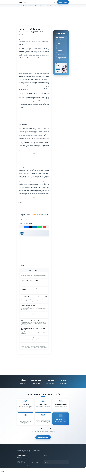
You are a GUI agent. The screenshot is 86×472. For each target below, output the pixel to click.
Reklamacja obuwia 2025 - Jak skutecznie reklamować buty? (62, 53)
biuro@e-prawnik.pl (47, 458)
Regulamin (46, 450)
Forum (45, 2)
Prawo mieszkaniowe (31, 5)
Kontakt (45, 455)
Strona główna (20, 5)
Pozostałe (36, 5)
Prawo (29, 2)
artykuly (40, 5)
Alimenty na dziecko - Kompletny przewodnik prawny (62, 57)
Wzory (41, 2)
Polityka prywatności (47, 453)
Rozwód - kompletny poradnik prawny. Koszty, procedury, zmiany (61, 41)
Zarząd (20, 91)
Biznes (33, 2)
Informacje (37, 2)
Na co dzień (25, 5)
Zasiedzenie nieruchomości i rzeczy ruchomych (61, 49)
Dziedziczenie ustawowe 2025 (62, 46)
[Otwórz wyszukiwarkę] (49, 2)
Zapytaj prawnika (63, 2)
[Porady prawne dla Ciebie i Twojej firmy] (61, 72)
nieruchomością (25, 89)
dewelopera (34, 134)
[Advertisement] (43, 16)
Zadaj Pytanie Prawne (43, 437)
